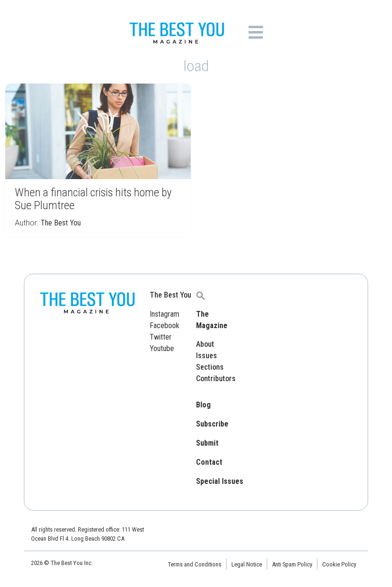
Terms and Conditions (194, 564)
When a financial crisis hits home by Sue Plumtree (93, 199)
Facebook (164, 325)
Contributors (216, 378)
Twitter (161, 337)
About (205, 344)
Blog (203, 404)
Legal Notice (246, 564)
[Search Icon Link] (201, 294)
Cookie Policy (339, 564)
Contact (209, 462)
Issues (206, 355)
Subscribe (212, 423)
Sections (210, 367)
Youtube (162, 348)
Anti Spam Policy (292, 564)
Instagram (164, 314)
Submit (207, 443)
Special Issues (219, 481)
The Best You (61, 222)
